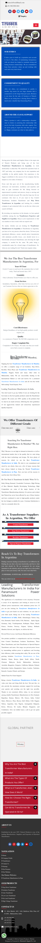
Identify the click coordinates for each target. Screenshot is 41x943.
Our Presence (6, 869)
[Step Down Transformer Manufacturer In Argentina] (20, 528)
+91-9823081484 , (9, 918)
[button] (3, 37)
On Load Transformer (8, 898)
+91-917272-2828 (9, 923)
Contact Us (5, 864)
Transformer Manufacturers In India (12, 381)
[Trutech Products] (9, 24)
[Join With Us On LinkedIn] (23, 11)
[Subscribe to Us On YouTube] (27, 11)
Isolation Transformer (8, 890)
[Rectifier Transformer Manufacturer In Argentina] (20, 534)
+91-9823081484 (13, 6)
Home (4, 855)
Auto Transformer (7, 893)
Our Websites (6, 872)
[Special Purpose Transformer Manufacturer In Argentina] (20, 541)
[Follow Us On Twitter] (18, 11)
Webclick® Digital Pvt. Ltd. (28, 941)
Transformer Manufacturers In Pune (12, 878)
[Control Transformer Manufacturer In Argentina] (20, 521)
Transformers (6, 861)
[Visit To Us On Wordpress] (31, 11)
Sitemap (4, 866)
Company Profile (7, 858)
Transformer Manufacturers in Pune (27, 656)
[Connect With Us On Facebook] (10, 11)
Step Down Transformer (9, 887)
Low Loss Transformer (9, 895)
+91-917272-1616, (9, 920)
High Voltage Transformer (10, 901)
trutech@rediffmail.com (15, 2)
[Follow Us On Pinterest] (14, 11)
